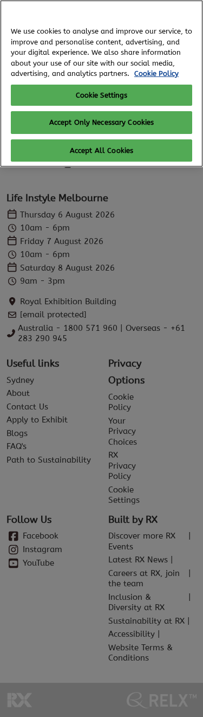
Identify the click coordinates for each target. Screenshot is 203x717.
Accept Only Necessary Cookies (101, 122)
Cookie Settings (102, 95)
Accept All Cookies (101, 150)
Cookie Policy (156, 73)
